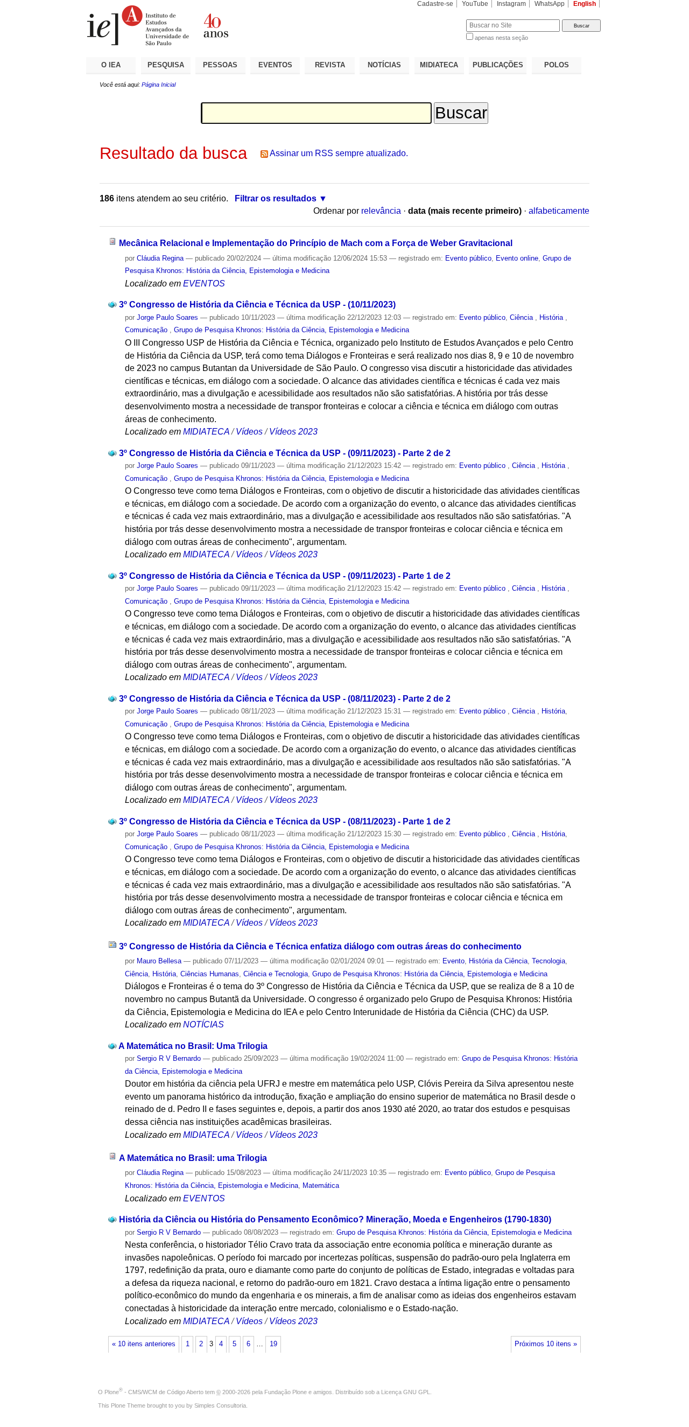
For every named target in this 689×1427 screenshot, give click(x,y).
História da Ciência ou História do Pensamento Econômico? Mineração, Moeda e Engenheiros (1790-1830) (335, 1219)
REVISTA (330, 65)
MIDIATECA (439, 65)
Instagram (511, 4)
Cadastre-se (435, 4)
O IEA (111, 65)
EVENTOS (275, 65)
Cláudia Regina (160, 258)
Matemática (321, 1185)
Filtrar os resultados (276, 198)
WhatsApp (550, 4)
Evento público (468, 258)
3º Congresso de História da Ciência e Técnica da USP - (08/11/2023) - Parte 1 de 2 (285, 821)
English (584, 4)
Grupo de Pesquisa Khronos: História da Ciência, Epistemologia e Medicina (291, 330)
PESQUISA (165, 65)
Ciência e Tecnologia (275, 974)
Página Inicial (158, 84)
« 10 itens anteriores (143, 1344)
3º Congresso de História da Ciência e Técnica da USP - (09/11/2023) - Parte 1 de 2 (285, 575)
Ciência (522, 317)
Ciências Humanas (209, 974)
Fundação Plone (285, 1392)
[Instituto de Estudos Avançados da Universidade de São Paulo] (215, 25)
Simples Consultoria (220, 1405)
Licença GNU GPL (405, 1392)
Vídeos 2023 (293, 431)
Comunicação (147, 330)
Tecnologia (548, 961)
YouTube (475, 4)
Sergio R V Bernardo (169, 1058)
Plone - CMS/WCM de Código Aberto (153, 1392)
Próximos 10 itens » (546, 1344)
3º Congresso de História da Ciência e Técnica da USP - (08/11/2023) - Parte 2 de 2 (285, 698)
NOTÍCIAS (384, 65)
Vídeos (249, 431)
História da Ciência (498, 961)
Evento (453, 961)
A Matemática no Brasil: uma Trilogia (193, 1158)
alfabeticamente (559, 210)
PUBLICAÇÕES (498, 65)
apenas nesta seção (501, 37)
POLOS (556, 65)
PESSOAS (220, 65)
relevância (381, 210)
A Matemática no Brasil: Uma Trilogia (193, 1046)
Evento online (517, 258)
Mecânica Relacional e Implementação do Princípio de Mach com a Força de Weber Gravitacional (315, 243)
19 (273, 1344)
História (552, 317)
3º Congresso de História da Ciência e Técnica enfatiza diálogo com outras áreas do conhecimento (320, 946)
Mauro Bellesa (159, 961)
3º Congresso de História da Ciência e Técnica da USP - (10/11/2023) (257, 304)
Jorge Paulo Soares (167, 317)
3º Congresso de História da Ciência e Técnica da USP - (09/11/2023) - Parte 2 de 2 (285, 453)
